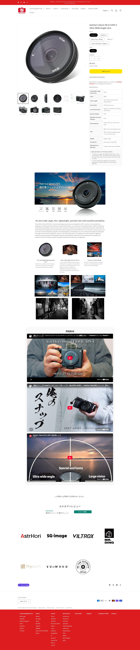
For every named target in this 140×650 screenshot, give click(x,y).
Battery (64, 635)
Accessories (66, 613)
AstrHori (38, 616)
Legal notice (69, 607)
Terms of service (60, 607)
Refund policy (42, 607)
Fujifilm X (104, 35)
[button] (37, 9)
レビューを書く (83, 512)
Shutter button (66, 630)
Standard (22, 618)
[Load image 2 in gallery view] (34, 98)
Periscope (22, 626)
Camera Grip (66, 616)
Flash (64, 633)
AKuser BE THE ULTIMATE (42, 630)
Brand (37, 613)
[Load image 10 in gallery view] (57, 110)
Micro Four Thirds (97, 39)
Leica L (52, 628)
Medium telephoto (24, 621)
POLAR (37, 633)
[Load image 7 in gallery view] (23, 110)
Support (89, 613)
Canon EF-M (54, 640)
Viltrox (37, 621)
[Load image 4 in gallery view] (57, 98)
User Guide (78, 613)
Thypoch (38, 626)
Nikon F (53, 643)
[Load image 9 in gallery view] (46, 110)
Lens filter (65, 621)
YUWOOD (38, 628)
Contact (113, 613)
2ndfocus (24, 607)
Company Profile (103, 613)
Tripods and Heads (67, 626)
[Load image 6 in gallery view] (80, 98)
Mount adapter (66, 638)
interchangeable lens (26, 613)
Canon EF (53, 638)
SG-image (38, 618)
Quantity (91, 55)
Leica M (53, 645)
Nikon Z (110, 39)
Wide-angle (22, 616)
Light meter (66, 628)
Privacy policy (50, 607)
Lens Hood (65, 623)
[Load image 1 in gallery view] (23, 98)
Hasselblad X (54, 633)
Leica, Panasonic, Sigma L (99, 43)
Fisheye (21, 628)
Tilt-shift (22, 630)
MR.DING (38, 623)
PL (51, 635)
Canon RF (53, 621)
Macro (21, 623)
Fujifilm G (53, 630)
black (93, 51)
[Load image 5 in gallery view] (69, 98)
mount (53, 613)
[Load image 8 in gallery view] (34, 110)
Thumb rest (66, 618)
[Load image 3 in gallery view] (46, 98)
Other (64, 640)
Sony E (93, 35)
